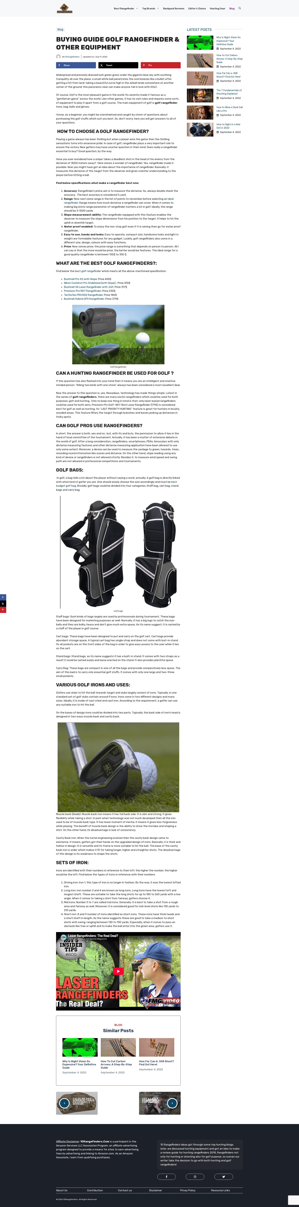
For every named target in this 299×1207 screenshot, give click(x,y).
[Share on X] (3, 603)
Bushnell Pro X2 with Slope (80, 279)
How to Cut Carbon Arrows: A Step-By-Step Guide (116, 1064)
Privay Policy (187, 1190)
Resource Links (220, 1190)
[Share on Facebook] (3, 597)
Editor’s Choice (197, 8)
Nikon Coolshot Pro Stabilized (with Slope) (90, 282)
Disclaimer (155, 1190)
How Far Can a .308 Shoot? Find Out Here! (156, 1063)
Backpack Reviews (173, 8)
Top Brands (148, 8)
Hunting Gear (217, 8)
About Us (61, 1190)
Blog (232, 8)
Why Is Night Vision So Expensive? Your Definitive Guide (79, 1064)
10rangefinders (72, 57)
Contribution (95, 1190)
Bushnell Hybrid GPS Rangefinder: (84, 298)
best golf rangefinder (88, 271)
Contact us (125, 1190)
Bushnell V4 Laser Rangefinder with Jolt (88, 286)
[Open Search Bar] (240, 8)
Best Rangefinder (124, 8)
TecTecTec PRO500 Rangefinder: (83, 294)
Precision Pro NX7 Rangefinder (82, 290)
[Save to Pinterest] (3, 610)
